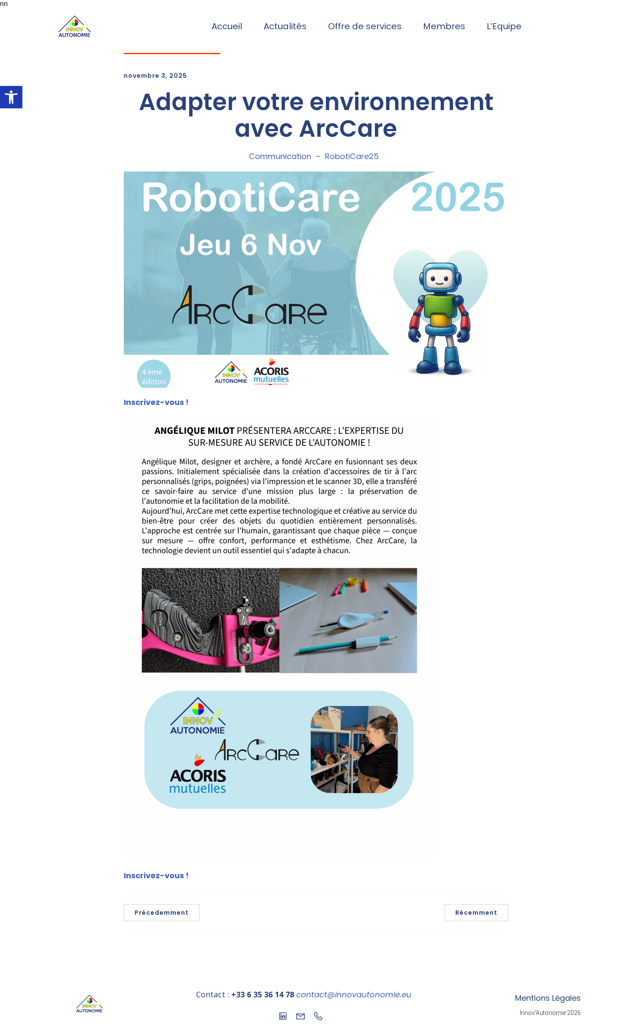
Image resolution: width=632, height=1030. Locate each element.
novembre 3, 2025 (155, 75)
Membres (444, 26)
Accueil (227, 26)
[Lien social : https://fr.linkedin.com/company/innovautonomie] (286, 1015)
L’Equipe (504, 26)
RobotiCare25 (352, 156)
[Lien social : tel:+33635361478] (321, 1015)
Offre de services (365, 26)
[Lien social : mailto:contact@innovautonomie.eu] (304, 1015)
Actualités (285, 26)
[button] (11, 97)
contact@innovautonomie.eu (353, 994)
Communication (280, 156)
